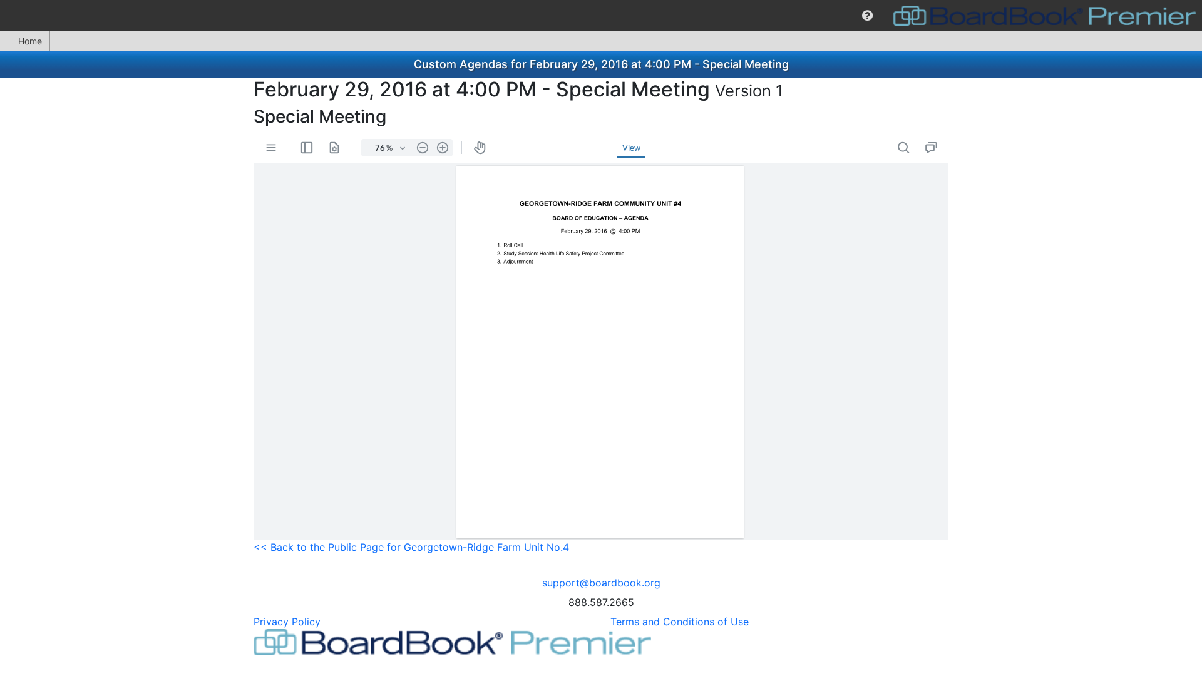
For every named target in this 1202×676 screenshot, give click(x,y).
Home (30, 41)
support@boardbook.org (601, 582)
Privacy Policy (287, 621)
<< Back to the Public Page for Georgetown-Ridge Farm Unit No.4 (411, 547)
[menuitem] (867, 15)
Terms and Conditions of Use (679, 621)
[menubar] (601, 15)
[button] (867, 15)
